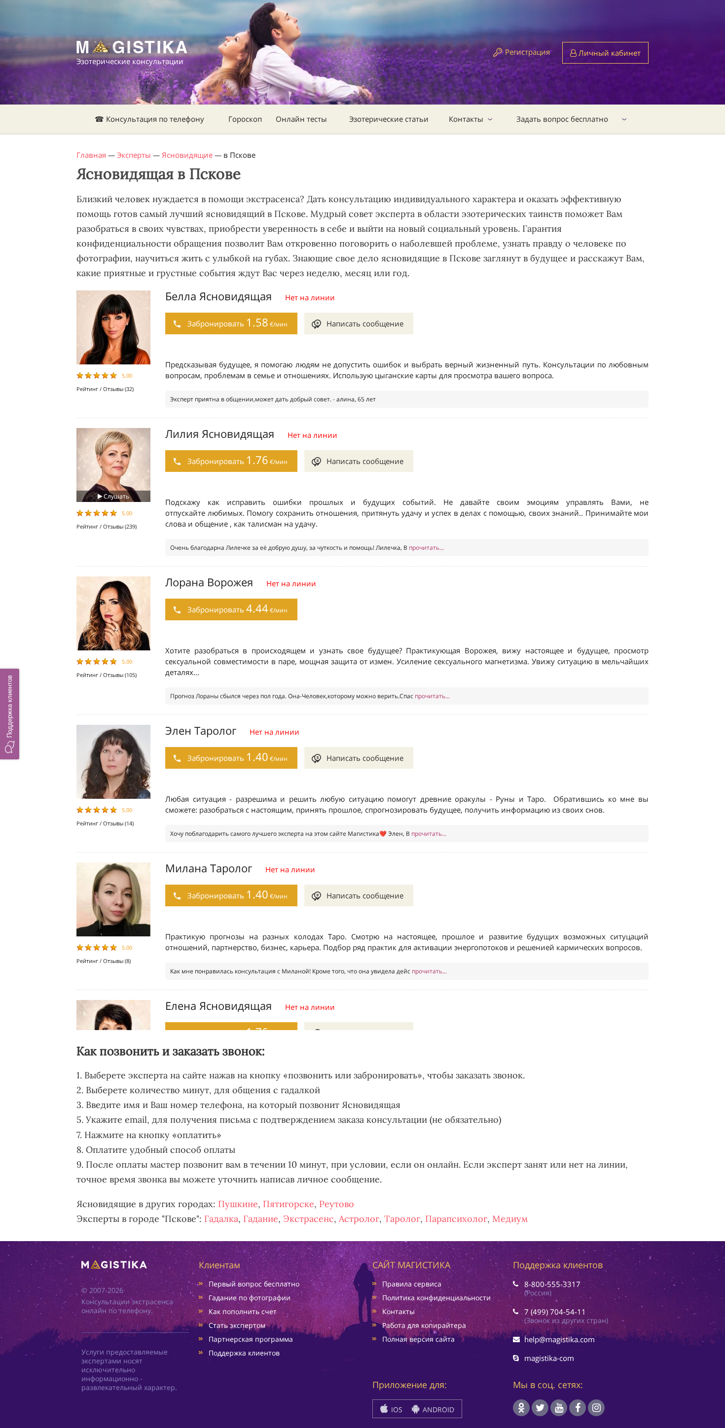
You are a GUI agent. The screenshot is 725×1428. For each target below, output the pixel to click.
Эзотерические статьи (389, 119)
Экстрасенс (308, 1218)
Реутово (336, 1204)
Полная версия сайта (418, 1339)
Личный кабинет (609, 53)
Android (437, 1409)
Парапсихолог (456, 1218)
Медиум (510, 1218)
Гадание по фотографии (249, 1297)
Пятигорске (288, 1204)
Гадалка (221, 1218)
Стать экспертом (237, 1325)
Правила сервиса (411, 1283)
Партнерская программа (251, 1339)
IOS (395, 1409)
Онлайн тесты (301, 119)
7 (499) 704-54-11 (555, 1312)
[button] (9, 714)
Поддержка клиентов (244, 1352)
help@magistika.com (559, 1339)
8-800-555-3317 (552, 1284)
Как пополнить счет (243, 1311)
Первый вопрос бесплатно (254, 1283)
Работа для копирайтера (424, 1325)
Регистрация (527, 52)
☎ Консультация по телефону (149, 119)
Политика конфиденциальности (436, 1297)
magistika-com (549, 1358)
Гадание (260, 1218)
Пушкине (238, 1204)
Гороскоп (245, 119)
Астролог (359, 1218)
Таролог (402, 1218)
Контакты (466, 119)
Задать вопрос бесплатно (562, 119)
